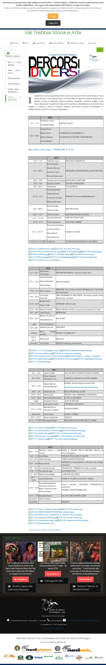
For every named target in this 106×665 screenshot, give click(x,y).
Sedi (26, 43)
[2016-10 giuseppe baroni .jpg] (41, 523)
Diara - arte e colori (14, 71)
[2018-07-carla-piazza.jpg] (39, 359)
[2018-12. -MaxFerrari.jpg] (39, 362)
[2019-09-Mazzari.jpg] (38, 257)
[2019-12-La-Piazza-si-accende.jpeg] (44, 260)
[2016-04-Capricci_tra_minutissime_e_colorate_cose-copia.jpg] (55, 515)
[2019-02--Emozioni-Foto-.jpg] (66, 249)
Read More (22, 579)
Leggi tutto (53, 23)
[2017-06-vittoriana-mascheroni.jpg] (66, 433)
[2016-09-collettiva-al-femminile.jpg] (72, 520)
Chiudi (53, 16)
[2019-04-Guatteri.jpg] (71, 251)
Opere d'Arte (57, 43)
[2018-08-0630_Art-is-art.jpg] (63, 359)
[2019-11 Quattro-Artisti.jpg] (85, 257)
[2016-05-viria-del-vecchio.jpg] (69, 517)
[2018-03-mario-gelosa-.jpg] (40, 353)
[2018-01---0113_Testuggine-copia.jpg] (45, 350)
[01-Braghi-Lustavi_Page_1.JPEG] (42, 149)
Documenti (39, 43)
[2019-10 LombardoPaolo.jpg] (60, 257)
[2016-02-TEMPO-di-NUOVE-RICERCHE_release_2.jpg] (51, 512)
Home (15, 43)
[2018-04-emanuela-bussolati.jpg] (66, 353)
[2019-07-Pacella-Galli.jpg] (59, 254)
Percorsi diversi (14, 78)
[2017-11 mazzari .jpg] (38, 439)
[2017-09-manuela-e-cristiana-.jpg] (70, 436)
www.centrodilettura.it (91, 620)
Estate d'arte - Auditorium (14, 90)
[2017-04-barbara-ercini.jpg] (73, 430)
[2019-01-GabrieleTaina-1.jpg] (41, 249)
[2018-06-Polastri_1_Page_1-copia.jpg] (83, 356)
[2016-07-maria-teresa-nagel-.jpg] (42, 520)
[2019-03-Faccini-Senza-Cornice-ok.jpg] (45, 251)
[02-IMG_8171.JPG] (65, 149)
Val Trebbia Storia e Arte (53, 32)
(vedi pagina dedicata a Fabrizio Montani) (81, 387)
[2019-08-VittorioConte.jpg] (82, 254)
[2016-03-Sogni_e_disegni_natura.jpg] (44, 509)
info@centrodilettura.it (74, 620)
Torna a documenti (14, 98)
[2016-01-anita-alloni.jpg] (71, 509)
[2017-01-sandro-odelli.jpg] (39, 428)
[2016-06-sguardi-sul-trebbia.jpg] (42, 517)
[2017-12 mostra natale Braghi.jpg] (62, 439)
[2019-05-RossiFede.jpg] (91, 251)
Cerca (93, 43)
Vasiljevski (50, 530)
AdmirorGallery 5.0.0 (34, 530)
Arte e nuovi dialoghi (14, 63)
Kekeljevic (58, 530)
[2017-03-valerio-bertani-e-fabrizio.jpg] (44, 430)
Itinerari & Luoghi (77, 43)
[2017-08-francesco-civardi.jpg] (41, 436)
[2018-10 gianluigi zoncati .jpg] (89, 359)
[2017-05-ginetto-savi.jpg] (39, 433)
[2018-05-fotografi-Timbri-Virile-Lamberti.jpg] (47, 356)
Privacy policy (58, 628)
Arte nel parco (13, 84)
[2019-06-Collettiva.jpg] (38, 254)
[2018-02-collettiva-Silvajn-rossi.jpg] (77, 350)
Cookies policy (48, 628)
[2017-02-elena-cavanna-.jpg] (64, 428)
